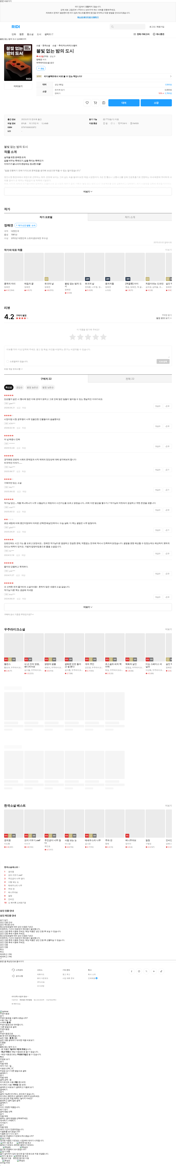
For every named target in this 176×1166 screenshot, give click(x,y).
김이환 (68, 670)
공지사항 (19, 976)
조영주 (162, 287)
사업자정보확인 (51, 1000)
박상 (107, 670)
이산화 (148, 670)
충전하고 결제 (6, 1100)
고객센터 (19, 970)
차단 (24, 407)
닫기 (6, 1109)
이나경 (68, 843)
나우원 (94, 287)
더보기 (168, 249)
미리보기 (18, 86)
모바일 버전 (5, 1162)
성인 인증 (4, 945)
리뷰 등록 (163, 361)
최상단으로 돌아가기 (15, 961)
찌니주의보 (130, 840)
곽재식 (47, 667)
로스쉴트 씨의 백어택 (113, 665)
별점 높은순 (32, 387)
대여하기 (3, 1120)
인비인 (169, 840)
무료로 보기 (5, 1071)
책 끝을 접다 (142, 287)
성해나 (169, 843)
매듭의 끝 (29, 283)
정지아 (128, 843)
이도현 (7, 843)
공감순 (19, 387)
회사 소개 (92, 974)
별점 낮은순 (48, 387)
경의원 (7, 840)
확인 (2, 1057)
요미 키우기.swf (32, 840)
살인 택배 (170, 283)
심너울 (27, 670)
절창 (148, 840)
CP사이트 (41, 982)
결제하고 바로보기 (7, 1087)
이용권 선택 (5, 1068)
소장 (156, 102)
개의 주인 (89, 664)
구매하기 (11, 1120)
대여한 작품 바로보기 (25, 1040)
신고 (19, 407)
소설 (38, 45)
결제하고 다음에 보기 (25, 1087)
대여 (124, 102)
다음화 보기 (5, 1134)
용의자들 (109, 283)
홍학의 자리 (10, 283)
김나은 (88, 843)
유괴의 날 (49, 283)
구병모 (148, 843)
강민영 (88, 667)
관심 (42, 68)
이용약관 (15, 1000)
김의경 (148, 287)
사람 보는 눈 (71, 840)
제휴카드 (40, 974)
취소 (2, 949)
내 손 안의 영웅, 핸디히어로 (32, 665)
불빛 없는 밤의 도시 (73, 285)
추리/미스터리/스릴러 (68, 45)
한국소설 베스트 (11, 867)
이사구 (27, 843)
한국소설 (46, 45)
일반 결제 (16, 1100)
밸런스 (7, 664)
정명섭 (128, 667)
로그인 (156, 26)
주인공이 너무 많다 (53, 841)
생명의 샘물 (50, 664)
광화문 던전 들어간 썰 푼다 (73, 665)
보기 (2, 1109)
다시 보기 (14, 1134)
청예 (107, 843)
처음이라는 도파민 (155, 283)
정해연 (39, 59)
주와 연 (108, 840)
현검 (127, 287)
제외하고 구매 (6, 954)
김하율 (155, 287)
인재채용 (91, 978)
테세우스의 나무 (93, 840)
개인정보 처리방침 (26, 1000)
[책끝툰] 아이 (131, 283)
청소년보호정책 (39, 1000)
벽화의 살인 (131, 664)
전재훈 (88, 287)
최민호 (47, 846)
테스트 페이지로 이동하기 (88, 17)
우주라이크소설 (43, 62)
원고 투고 (66, 974)
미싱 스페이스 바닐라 (154, 665)
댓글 (157, 406)
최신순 (9, 387)
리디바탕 (40, 986)
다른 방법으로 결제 (8, 1027)
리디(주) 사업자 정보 (19, 996)
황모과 (7, 667)
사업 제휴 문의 (68, 978)
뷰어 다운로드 (42, 978)
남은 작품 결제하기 (8, 1040)
